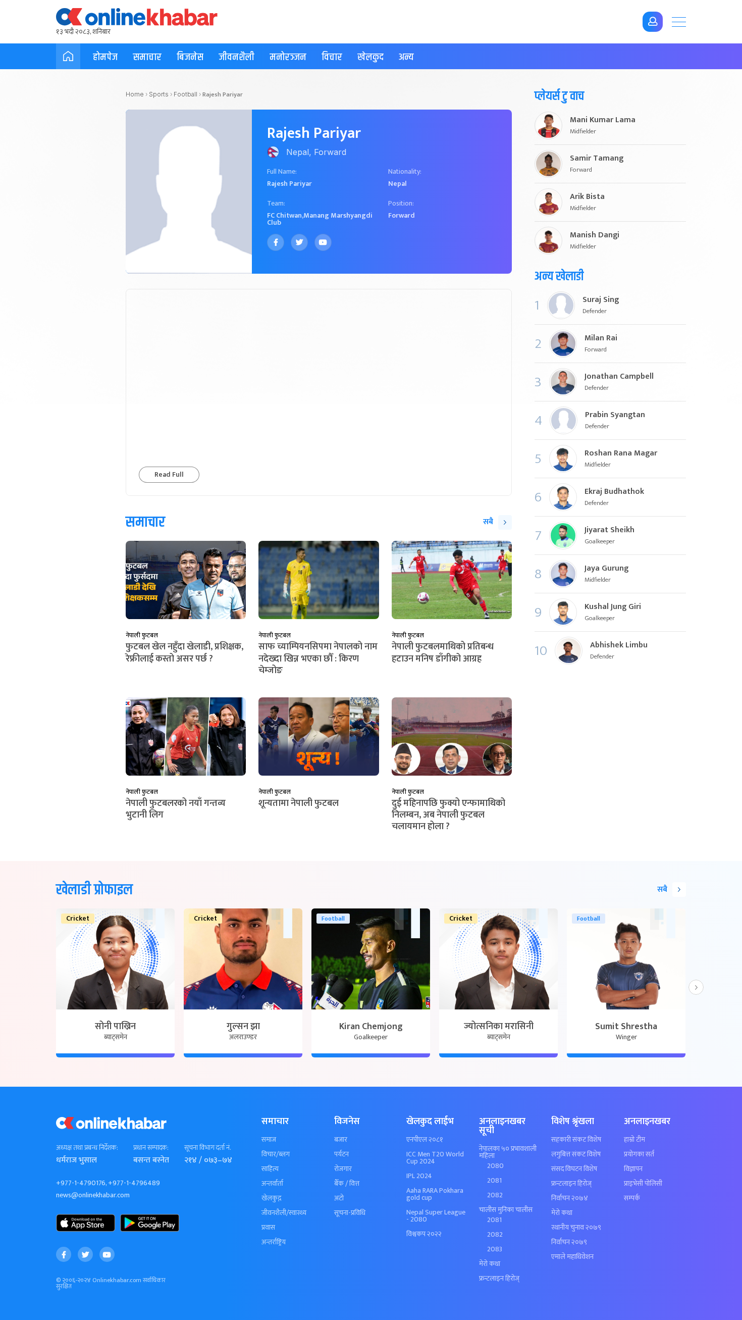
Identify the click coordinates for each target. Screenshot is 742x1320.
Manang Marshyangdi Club (320, 219)
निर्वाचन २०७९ (569, 1242)
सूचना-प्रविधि (349, 1212)
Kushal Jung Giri (613, 607)
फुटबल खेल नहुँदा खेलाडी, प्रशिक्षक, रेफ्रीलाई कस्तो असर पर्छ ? (184, 652)
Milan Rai (601, 338)
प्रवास (268, 1227)
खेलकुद (370, 57)
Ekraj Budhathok (614, 492)
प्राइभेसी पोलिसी (643, 1183)
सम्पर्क (632, 1198)
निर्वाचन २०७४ (569, 1198)
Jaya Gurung (606, 569)
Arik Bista (587, 197)
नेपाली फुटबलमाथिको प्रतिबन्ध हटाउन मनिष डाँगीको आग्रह (443, 652)
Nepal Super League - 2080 (435, 1216)
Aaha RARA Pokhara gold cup (434, 1194)
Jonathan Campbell (619, 377)
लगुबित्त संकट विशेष (576, 1154)
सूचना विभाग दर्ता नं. (207, 1147)
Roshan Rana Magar (621, 453)
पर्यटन (341, 1154)
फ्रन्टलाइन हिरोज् (499, 1278)
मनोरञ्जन (288, 57)
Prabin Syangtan (615, 415)
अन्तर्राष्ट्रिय (273, 1242)
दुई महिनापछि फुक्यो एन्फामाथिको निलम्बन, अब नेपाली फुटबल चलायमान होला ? (448, 815)
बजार (340, 1139)
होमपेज (105, 57)
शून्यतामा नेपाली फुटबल (298, 803)
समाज (268, 1139)
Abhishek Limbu (619, 645)
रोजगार (343, 1169)
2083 (494, 1249)
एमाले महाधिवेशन (572, 1256)
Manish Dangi (594, 235)
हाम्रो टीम (634, 1139)
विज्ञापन (633, 1169)
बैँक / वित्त (346, 1183)
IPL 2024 (419, 1176)
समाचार (147, 57)
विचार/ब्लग (275, 1154)
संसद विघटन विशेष (574, 1169)
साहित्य (270, 1169)
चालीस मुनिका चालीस (506, 1209)
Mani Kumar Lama (602, 120)
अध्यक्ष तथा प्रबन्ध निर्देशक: (87, 1147)
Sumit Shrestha (626, 1026)
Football (185, 94)
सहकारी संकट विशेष (576, 1139)
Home (135, 94)
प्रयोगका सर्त (639, 1154)
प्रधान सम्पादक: (151, 1147)
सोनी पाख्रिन (115, 1026)
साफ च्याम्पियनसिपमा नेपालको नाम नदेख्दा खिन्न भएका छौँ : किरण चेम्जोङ (318, 658)
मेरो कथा (489, 1263)
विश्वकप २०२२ (424, 1234)
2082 (495, 1195)
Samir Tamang (596, 159)
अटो (339, 1198)
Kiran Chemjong (371, 1026)
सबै (488, 522)
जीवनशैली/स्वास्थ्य (283, 1212)
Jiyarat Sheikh (609, 530)
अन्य (406, 57)
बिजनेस (190, 57)
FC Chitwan (284, 215)
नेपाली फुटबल (142, 635)
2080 (495, 1166)
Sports (159, 94)
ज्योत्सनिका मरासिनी (499, 1026)
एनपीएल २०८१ (424, 1139)
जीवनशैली (236, 57)
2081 (494, 1180)
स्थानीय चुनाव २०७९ (576, 1227)
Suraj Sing (600, 300)
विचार (332, 57)
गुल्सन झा (243, 1026)
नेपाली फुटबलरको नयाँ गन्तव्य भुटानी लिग (176, 809)
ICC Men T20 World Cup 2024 (435, 1158)
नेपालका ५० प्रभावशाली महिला (508, 1152)
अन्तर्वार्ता (272, 1183)
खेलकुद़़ (271, 1198)
